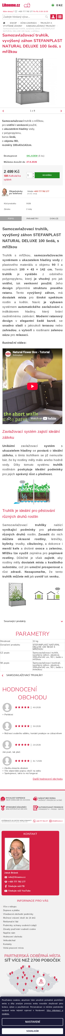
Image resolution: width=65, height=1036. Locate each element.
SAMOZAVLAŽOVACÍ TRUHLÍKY (24, 675)
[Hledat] (46, 16)
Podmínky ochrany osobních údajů (19, 925)
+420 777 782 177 (16, 882)
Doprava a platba (11, 910)
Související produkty (15, 621)
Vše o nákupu (9, 906)
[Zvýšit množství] (33, 173)
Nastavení (32, 1021)
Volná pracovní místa (13, 948)
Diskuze (54, 219)
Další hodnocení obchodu (48, 779)
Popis (11, 219)
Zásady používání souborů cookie (19, 929)
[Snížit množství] (33, 176)
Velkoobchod (9, 940)
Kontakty (7, 944)
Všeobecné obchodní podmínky (18, 914)
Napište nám (9, 933)
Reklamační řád (10, 921)
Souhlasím (32, 1031)
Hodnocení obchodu (12, 936)
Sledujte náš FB (16, 886)
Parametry (33, 219)
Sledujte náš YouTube (19, 891)
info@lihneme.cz (17, 877)
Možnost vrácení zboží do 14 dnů (19, 918)
